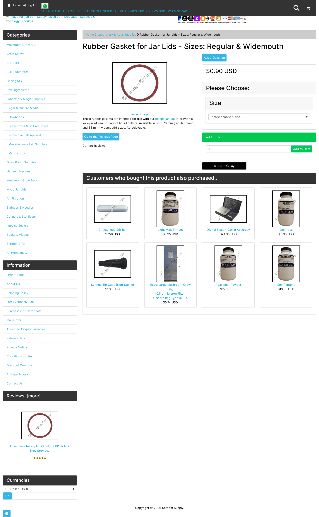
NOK (106, 11)
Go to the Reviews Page (101, 136)
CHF (99, 11)
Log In (30, 5)
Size (215, 103)
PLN (113, 11)
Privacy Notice (17, 347)
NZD (177, 11)
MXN (133, 11)
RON (120, 11)
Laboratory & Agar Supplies (116, 34)
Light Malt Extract (170, 229)
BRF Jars (13, 63)
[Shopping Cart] (308, 8)
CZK (73, 11)
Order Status (15, 275)
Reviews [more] (24, 396)
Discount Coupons (19, 365)
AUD (65, 11)
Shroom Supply (172, 508)
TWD (169, 11)
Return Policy (16, 338)
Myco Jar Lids (16, 189)
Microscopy (16, 153)
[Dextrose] (286, 208)
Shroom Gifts (16, 243)
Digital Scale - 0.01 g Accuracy (228, 229)
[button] (296, 8)
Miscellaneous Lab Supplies (27, 144)
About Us (13, 284)
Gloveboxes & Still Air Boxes (27, 126)
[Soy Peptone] (286, 263)
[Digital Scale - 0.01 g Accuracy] (228, 208)
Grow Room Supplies (21, 162)
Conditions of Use (19, 356)
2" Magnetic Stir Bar (113, 229)
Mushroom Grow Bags (22, 180)
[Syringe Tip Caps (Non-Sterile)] (112, 263)
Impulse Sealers (17, 225)
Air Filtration (15, 198)
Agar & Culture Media (22, 108)
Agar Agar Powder (228, 284)
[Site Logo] (55, 18)
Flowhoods (15, 117)
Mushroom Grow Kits (21, 45)
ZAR (184, 11)
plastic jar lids (165, 119)
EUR (44, 11)
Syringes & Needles (20, 207)
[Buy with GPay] (224, 166)
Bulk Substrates (17, 72)
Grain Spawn (15, 54)
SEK (126, 11)
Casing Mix (14, 81)
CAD (58, 11)
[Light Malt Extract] (170, 208)
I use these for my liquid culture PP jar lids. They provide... (40, 448)
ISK (92, 11)
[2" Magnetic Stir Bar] (112, 208)
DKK (80, 11)
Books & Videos (18, 234)
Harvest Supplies (18, 171)
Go (7, 496)
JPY (148, 11)
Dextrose (286, 229)
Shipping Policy (17, 293)
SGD (162, 11)
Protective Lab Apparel (24, 135)
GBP (51, 11)
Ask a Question (214, 57)
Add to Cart (301, 149)
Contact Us (15, 383)
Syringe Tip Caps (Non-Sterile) (112, 284)
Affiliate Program (18, 374)
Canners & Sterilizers (21, 216)
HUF (86, 11)
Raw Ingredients (18, 90)
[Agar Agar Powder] (228, 263)
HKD (141, 11)
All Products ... (17, 253)
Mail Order (14, 320)
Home (15, 5)
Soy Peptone (286, 284)
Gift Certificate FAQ (20, 302)
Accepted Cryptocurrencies (26, 329)
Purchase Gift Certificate (24, 311)
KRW (155, 11)
